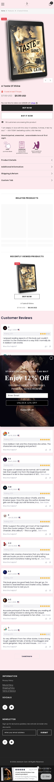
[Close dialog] (51, 358)
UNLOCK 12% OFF (27, 403)
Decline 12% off (26, 410)
